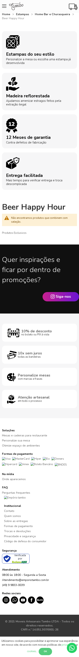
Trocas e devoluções (17, 531)
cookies (31, 651)
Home (6, 14)
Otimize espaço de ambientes (21, 446)
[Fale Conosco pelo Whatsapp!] (72, 648)
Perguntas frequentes (16, 493)
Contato (9, 511)
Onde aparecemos (14, 479)
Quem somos (12, 516)
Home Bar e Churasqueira (53, 14)
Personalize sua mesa (16, 440)
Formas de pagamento (18, 526)
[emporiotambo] (15, 498)
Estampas (23, 14)
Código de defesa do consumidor (25, 541)
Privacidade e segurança (20, 536)
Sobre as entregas (16, 521)
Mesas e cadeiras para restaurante (24, 435)
